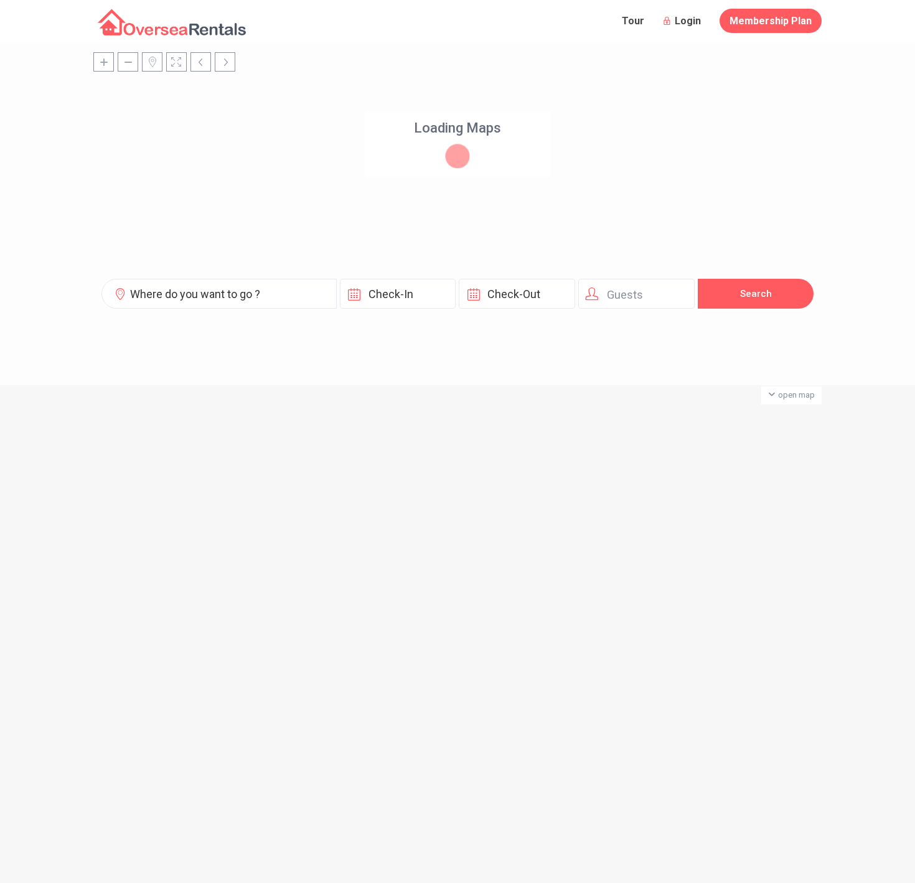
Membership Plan (771, 21)
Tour (633, 21)
